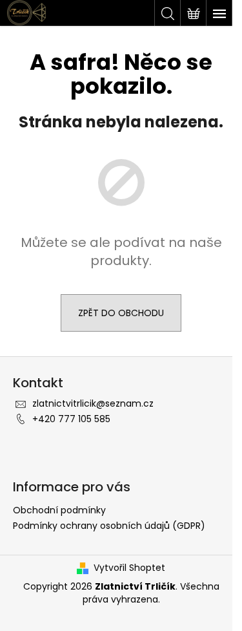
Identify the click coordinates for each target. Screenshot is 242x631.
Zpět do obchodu (121, 312)
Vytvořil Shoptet (129, 568)
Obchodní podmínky (59, 510)
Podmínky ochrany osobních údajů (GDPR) (109, 525)
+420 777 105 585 (71, 418)
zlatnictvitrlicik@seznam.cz (93, 403)
